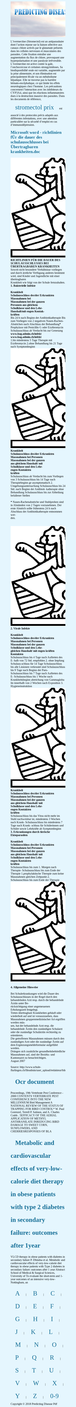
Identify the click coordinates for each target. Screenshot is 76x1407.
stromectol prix (34, 107)
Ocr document (34, 1081)
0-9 (54, 1396)
